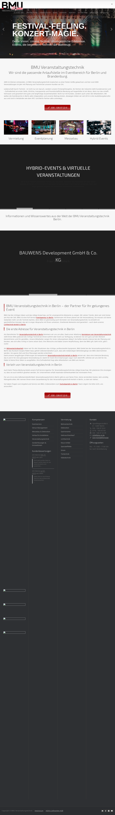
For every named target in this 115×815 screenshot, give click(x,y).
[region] (57, 29)
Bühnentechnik (66, 424)
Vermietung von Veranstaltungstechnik (96, 334)
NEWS (55, 13)
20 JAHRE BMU (19, 13)
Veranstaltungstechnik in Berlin (31, 334)
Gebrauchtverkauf (67, 435)
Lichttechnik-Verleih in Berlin (15, 324)
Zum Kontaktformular (100, 438)
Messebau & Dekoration (41, 432)
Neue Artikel (65, 443)
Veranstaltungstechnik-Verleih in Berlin (62, 355)
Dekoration (65, 428)
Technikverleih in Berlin (68, 384)
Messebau (71, 138)
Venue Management (39, 428)
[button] (57, 29)
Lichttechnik (65, 439)
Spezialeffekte (66, 446)
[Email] (102, 811)
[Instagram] (108, 811)
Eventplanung (44, 138)
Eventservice (37, 424)
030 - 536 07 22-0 (59, 107)
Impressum (39, 811)
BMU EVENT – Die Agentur (99, 13)
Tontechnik (65, 454)
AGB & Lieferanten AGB (54, 811)
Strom (63, 450)
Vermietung (16, 138)
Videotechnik (66, 458)
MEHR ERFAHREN (57, 195)
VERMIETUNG (82, 13)
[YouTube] (112, 811)
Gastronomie (66, 432)
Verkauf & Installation (40, 435)
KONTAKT (72, 13)
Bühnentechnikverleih (15, 348)
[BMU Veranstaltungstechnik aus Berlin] (12, 4)
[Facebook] (105, 811)
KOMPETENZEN (45, 13)
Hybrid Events (99, 138)
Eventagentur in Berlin (44, 317)
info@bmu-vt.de (98, 435)
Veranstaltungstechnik (40, 439)
